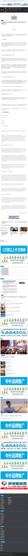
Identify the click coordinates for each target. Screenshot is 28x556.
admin (6, 299)
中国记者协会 (2, 519)
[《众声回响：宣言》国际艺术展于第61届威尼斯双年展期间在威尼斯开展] (3, 304)
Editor (6, 358)
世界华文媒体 (2, 497)
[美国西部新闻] (1, 10)
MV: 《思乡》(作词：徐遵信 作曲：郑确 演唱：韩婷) (11, 415)
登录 (7, 241)
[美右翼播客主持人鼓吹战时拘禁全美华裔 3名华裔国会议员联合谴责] (14, 287)
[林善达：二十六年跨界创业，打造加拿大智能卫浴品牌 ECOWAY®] (3, 308)
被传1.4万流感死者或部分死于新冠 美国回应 (14, 233)
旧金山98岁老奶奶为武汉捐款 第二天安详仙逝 (23, 233)
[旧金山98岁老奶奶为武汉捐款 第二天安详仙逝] (23, 227)
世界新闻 (2, 355)
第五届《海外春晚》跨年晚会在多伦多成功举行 (21, 222)
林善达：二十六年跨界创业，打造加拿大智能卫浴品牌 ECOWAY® (13, 307)
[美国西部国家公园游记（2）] (3, 363)
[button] (7, 8)
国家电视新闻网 (9, 502)
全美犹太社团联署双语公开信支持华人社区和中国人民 (4, 233)
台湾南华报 (9, 499)
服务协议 (2, 548)
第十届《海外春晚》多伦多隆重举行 (8, 357)
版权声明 (2, 550)
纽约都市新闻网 (9, 500)
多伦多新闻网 (2, 500)
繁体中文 (6, 11)
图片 (4, 355)
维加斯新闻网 (9, 497)
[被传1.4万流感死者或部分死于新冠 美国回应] (14, 227)
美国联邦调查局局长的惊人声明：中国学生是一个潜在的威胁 (7, 222)
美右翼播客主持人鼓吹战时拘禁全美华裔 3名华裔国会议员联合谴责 (13, 297)
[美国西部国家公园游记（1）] (3, 366)
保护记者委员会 (2, 517)
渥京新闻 (2, 505)
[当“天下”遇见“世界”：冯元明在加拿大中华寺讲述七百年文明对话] (3, 311)
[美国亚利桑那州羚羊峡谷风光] (3, 370)
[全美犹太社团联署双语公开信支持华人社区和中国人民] (5, 227)
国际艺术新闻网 (2, 539)
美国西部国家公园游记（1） (9, 366)
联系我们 (2, 545)
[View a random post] (26, 10)
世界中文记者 (2, 499)
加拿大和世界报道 (3, 502)
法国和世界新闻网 (3, 531)
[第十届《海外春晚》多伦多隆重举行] (14, 347)
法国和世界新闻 (2, 508)
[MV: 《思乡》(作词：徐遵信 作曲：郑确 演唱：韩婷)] (14, 406)
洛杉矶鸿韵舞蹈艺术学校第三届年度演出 (10, 373)
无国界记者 (2, 522)
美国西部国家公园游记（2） (9, 362)
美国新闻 (2, 20)
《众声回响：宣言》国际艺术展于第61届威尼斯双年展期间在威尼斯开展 (14, 303)
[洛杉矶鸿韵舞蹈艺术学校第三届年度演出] (3, 374)
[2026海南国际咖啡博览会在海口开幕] (3, 315)
